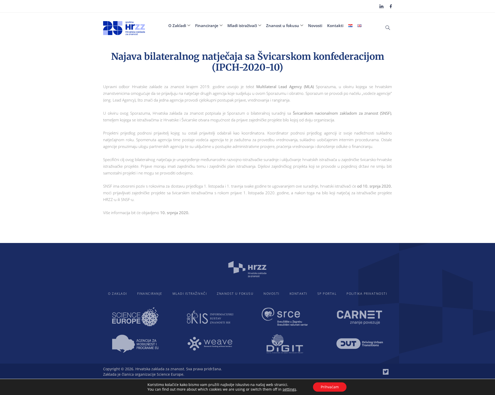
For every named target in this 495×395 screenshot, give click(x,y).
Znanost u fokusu (282, 25)
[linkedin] (381, 6)
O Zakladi (177, 25)
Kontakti (335, 25)
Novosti (315, 25)
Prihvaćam (330, 386)
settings (289, 389)
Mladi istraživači (242, 25)
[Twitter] (386, 372)
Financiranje (206, 25)
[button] (387, 27)
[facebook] (391, 6)
